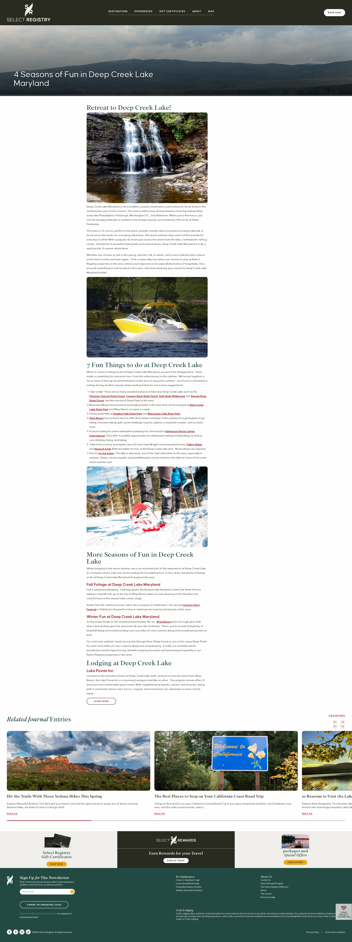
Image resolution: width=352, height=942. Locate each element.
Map (211, 11)
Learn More (101, 701)
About (263, 890)
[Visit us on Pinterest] (15, 932)
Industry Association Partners (189, 890)
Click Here (38, 913)
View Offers (295, 862)
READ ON (12, 814)
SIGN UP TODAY (176, 860)
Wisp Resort (96, 418)
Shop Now (56, 864)
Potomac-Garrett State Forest (107, 396)
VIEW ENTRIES (336, 716)
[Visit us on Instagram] (22, 932)
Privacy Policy (312, 932)
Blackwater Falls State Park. (164, 413)
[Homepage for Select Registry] (28, 12)
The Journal (266, 894)
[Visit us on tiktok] (28, 932)
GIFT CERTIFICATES (172, 11)
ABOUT (196, 11)
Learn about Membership (187, 883)
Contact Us (266, 880)
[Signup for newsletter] (72, 892)
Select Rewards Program (272, 883)
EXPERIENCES (144, 11)
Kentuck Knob (103, 449)
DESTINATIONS (118, 11)
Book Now (334, 13)
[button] (335, 726)
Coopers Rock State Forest (142, 396)
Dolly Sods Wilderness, (172, 396)
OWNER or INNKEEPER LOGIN (44, 905)
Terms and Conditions (335, 932)
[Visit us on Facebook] (9, 932)
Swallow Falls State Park (127, 413)
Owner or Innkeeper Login (188, 880)
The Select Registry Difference (274, 887)
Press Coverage (268, 897)
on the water (106, 453)
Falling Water (194, 444)
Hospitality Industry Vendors (189, 887)
